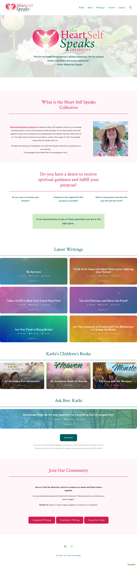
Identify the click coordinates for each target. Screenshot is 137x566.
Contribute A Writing (69, 520)
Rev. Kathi (23, 276)
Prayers (112, 7)
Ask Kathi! (68, 437)
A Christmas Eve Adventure (22, 381)
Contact (121, 7)
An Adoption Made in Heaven (68, 381)
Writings (100, 7)
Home (81, 7)
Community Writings (41, 520)
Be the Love (34, 272)
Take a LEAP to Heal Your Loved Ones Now (34, 301)
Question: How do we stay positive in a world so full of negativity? (68, 415)
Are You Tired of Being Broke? (34, 329)
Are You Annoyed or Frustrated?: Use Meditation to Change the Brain (103, 328)
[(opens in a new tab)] (22, 375)
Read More (32, 281)
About (90, 7)
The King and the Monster (114, 381)
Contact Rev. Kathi (96, 520)
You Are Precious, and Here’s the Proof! (103, 301)
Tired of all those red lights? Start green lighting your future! (103, 270)
